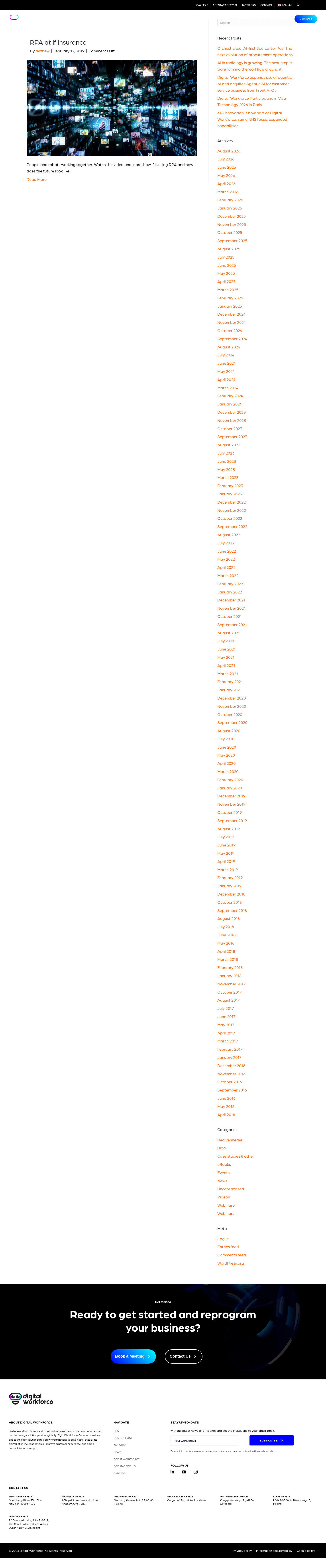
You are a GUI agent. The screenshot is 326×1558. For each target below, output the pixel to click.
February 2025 (230, 297)
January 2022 (229, 591)
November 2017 (231, 983)
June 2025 (226, 265)
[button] (271, 1440)
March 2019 (227, 869)
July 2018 (225, 926)
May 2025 (226, 273)
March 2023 (227, 477)
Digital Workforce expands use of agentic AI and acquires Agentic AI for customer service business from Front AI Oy (254, 84)
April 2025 (226, 281)
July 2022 (225, 542)
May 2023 (226, 469)
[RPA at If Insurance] (112, 107)
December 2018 (231, 893)
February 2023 (230, 485)
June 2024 (226, 363)
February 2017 (230, 1049)
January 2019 (229, 885)
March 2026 (227, 191)
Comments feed (231, 1254)
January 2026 (229, 207)
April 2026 (226, 183)
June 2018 (226, 934)
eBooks (224, 1164)
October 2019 (229, 812)
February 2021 (230, 681)
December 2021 (231, 599)
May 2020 (226, 754)
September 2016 (232, 1089)
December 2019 (231, 795)
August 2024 (228, 346)
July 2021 (225, 640)
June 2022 (226, 551)
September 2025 (232, 240)
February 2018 (230, 967)
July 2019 (225, 836)
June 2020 (226, 746)
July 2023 (225, 452)
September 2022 (232, 526)
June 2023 (226, 461)
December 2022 (231, 501)
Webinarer (226, 1205)
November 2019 (231, 804)
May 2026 (226, 175)
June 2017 (226, 1016)
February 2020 (230, 779)
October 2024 (229, 330)
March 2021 (227, 673)
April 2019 (226, 861)
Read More (37, 179)
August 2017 (228, 999)
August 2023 (228, 444)
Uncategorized (230, 1188)
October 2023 (229, 428)
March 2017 (227, 1040)
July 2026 (225, 158)
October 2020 (229, 714)
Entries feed (228, 1246)
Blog (221, 1147)
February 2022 (230, 583)
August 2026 (228, 150)
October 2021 (229, 616)
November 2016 (231, 1073)
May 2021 (225, 657)
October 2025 (229, 232)
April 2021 (226, 665)
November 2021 (231, 608)
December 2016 (231, 1065)
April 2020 (226, 763)
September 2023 (232, 436)
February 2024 (230, 395)
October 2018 (229, 902)
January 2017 (229, 1057)
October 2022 (229, 518)
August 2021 (228, 632)
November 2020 (231, 706)
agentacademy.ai (225, 5)
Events (223, 1172)
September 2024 (232, 338)
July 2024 (225, 354)
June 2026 (226, 167)
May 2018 (225, 942)
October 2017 (229, 992)
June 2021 (226, 648)
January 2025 (229, 305)
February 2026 (230, 199)
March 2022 (227, 575)
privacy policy (268, 1450)
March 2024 (227, 387)
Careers (202, 5)
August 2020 (228, 730)
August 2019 (228, 828)
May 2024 (226, 371)
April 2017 (226, 1032)
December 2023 (231, 412)
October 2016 (229, 1081)
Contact (266, 5)
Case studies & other (235, 1156)
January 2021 (229, 689)
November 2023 (231, 420)
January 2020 (229, 787)
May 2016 (225, 1106)
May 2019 (225, 853)
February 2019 (230, 877)
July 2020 (225, 738)
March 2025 (227, 289)
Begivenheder (229, 1139)
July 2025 (225, 256)
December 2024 (231, 313)
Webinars (225, 1213)
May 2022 (226, 559)
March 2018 (227, 959)
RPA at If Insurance (58, 42)
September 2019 (232, 820)
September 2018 (232, 910)
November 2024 (231, 322)
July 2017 (225, 1008)
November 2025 (231, 224)
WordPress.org (230, 1262)
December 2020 (231, 697)
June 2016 (226, 1098)
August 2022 (228, 534)
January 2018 (229, 975)
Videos (223, 1196)
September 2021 (232, 624)
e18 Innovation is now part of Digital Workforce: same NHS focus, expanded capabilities (252, 119)
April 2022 (226, 567)
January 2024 (229, 403)
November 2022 (231, 510)
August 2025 (228, 248)
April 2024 (226, 379)
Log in (223, 1238)
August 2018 (228, 918)
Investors (249, 5)
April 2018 (226, 951)
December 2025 (231, 216)
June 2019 (226, 844)
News (222, 1180)
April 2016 (226, 1114)
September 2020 (232, 722)
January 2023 (229, 493)
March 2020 (227, 771)
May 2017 (225, 1024)
